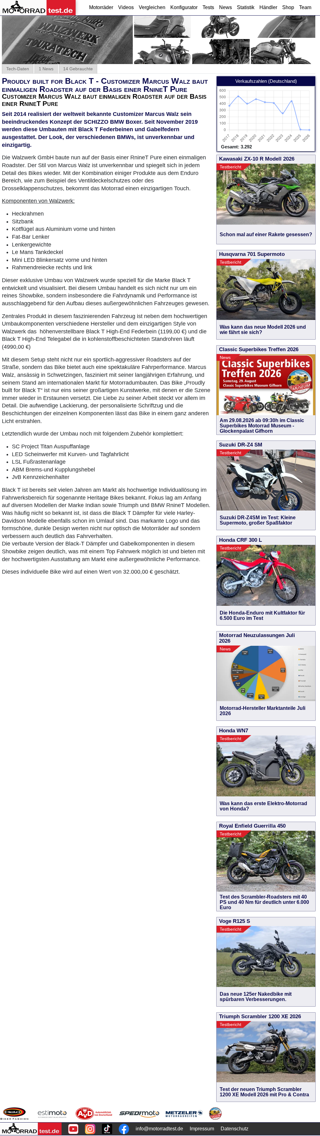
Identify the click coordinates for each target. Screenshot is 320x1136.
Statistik (245, 7)
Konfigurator (184, 7)
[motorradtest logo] (31, 1129)
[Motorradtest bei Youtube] (73, 1129)
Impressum (202, 1128)
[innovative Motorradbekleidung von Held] (14, 1113)
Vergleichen (152, 7)
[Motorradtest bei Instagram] (90, 1129)
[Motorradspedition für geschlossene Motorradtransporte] (139, 1113)
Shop (288, 7)
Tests (208, 7)
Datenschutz (234, 1128)
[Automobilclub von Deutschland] (94, 1113)
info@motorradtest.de (159, 1128)
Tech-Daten (17, 68)
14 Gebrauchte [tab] (78, 68)
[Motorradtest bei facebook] (124, 1129)
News (225, 7)
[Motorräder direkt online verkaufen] (52, 1113)
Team (305, 7)
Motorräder (101, 7)
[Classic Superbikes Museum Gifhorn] (215, 1113)
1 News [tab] (46, 68)
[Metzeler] (184, 1113)
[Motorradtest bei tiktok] (107, 1129)
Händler (268, 7)
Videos (126, 7)
